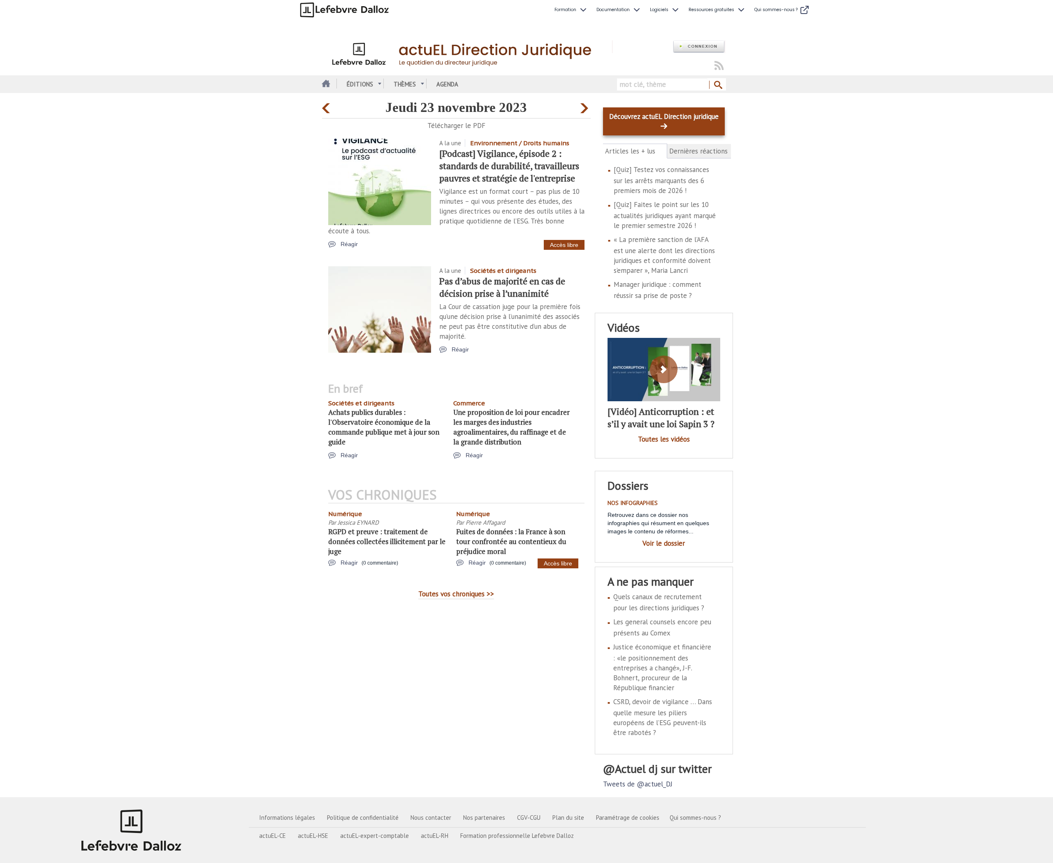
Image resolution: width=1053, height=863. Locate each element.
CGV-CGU (528, 817)
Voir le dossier (663, 543)
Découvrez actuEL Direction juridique (664, 116)
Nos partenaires (484, 817)
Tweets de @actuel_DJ (638, 784)
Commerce (469, 403)
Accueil (325, 84)
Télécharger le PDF (456, 125)
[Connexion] (699, 46)
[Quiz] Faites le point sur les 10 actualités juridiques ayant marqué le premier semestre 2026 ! (665, 215)
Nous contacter (431, 817)
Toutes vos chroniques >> (456, 593)
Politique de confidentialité (363, 817)
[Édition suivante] (585, 106)
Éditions (360, 84)
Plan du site (568, 817)
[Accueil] (467, 52)
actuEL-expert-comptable (374, 836)
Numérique (345, 514)
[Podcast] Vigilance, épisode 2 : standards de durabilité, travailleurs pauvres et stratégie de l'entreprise (509, 165)
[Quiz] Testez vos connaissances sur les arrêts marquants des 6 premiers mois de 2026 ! (661, 180)
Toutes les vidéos (664, 439)
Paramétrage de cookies (627, 817)
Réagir (349, 244)
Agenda (447, 84)
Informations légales (287, 817)
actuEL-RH (434, 836)
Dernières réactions (698, 151)
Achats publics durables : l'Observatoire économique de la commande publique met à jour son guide (383, 427)
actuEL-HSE (313, 836)
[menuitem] (571, 10)
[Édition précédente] (327, 106)
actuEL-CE (272, 836)
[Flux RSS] (719, 66)
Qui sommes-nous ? (695, 817)
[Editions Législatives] (132, 830)
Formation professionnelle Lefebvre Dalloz (517, 836)
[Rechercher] (717, 85)
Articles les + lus (635, 151)
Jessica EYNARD (358, 522)
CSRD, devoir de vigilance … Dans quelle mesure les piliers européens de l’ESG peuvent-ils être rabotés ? (662, 717)
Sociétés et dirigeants (503, 270)
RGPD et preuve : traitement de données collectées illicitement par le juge (386, 541)
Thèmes (405, 84)
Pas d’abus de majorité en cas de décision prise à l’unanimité (502, 287)
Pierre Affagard (485, 522)
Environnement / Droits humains (519, 143)
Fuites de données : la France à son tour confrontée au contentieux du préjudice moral (511, 541)
